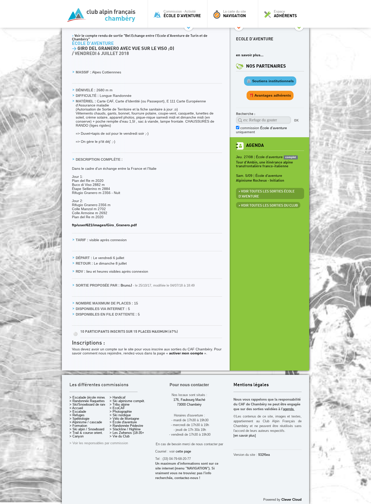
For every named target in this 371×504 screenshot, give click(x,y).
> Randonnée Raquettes (87, 401)
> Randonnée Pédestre (126, 426)
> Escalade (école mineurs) (89, 397)
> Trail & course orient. (86, 433)
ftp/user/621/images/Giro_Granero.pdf (104, 225)
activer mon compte (186, 353)
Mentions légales (251, 385)
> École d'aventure (123, 422)
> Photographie (121, 411)
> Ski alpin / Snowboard (86, 429)
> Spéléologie (79, 419)
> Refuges (77, 415)
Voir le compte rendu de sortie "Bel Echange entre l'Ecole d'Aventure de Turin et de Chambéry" (139, 37)
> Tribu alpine (119, 404)
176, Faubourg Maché (189, 400)
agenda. (289, 409)
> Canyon (76, 436)
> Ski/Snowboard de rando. (89, 404)
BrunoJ (127, 285)
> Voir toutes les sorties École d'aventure (266, 194)
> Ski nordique (120, 415)
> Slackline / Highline (125, 429)
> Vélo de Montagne (124, 419)
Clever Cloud (291, 499)
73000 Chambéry (189, 404)
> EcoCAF (117, 408)
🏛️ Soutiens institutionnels (270, 81)
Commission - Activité (182, 14)
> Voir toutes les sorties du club (268, 205)
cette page (183, 451)
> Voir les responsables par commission (98, 443)
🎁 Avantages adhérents (270, 95)
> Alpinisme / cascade (85, 422)
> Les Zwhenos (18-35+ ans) (130, 433)
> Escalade (77, 411)
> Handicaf (117, 397)
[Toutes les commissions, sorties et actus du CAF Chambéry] (103, 16)
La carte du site (234, 14)
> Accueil (76, 408)
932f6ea (264, 455)
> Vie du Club (119, 436)
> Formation (78, 426)
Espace (285, 14)
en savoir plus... (249, 55)
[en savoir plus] (244, 435)
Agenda (255, 145)
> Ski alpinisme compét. (127, 401)
